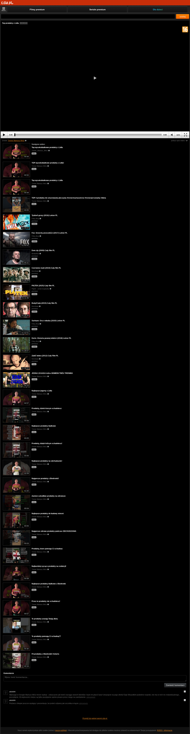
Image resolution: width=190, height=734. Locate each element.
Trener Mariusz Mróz (16, 141)
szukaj (183, 16)
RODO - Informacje (164, 730)
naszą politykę (61, 730)
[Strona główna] (7, 3)
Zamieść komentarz (175, 685)
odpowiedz (90, 697)
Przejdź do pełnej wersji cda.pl (95, 718)
